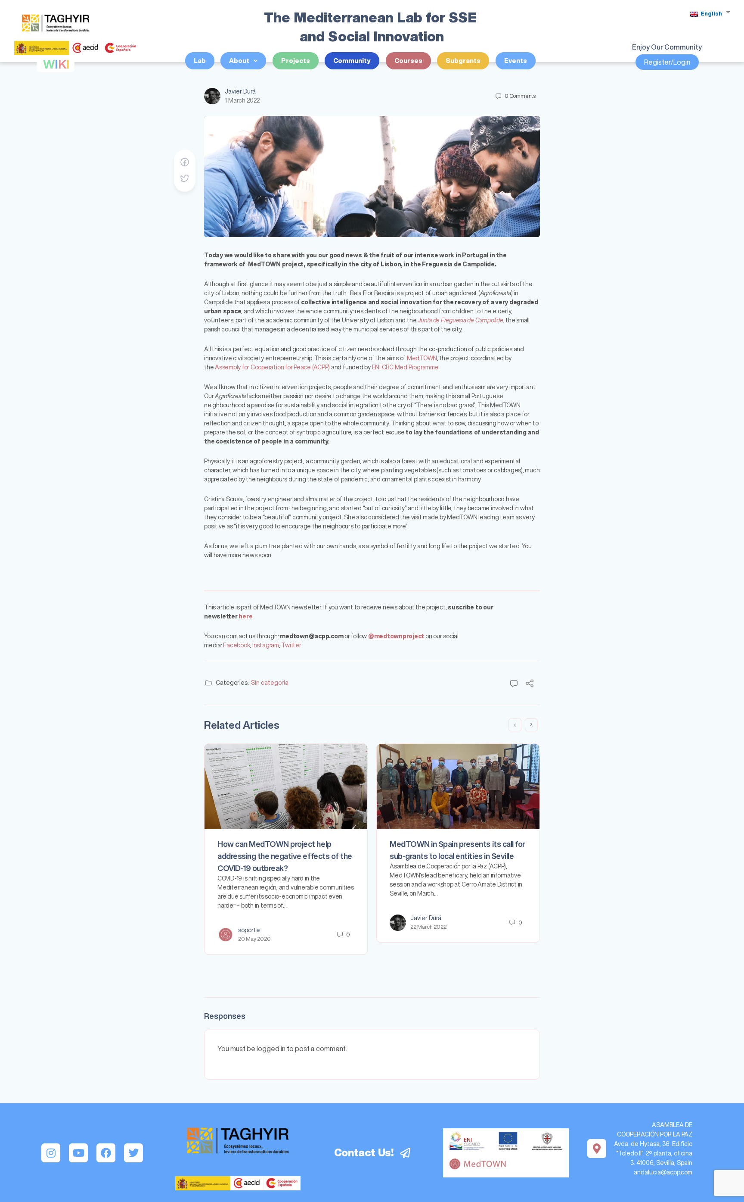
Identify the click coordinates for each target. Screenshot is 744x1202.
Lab (200, 60)
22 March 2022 (428, 927)
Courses (408, 60)
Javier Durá (240, 91)
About (239, 60)
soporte (249, 930)
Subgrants (463, 60)
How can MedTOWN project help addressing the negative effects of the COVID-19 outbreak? (284, 856)
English (710, 13)
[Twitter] (133, 1152)
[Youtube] (78, 1152)
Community (352, 60)
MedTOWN (422, 358)
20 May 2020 (254, 939)
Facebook (236, 645)
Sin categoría (269, 683)
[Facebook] (105, 1152)
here (245, 616)
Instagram (265, 645)
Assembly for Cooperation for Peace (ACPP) (272, 367)
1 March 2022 (242, 100)
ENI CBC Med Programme (405, 367)
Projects (295, 60)
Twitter (291, 645)
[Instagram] (50, 1152)
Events (515, 60)
